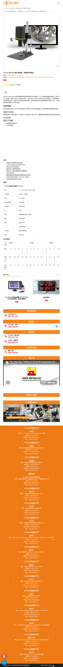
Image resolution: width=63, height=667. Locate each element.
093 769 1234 (13, 316)
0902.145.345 (13, 327)
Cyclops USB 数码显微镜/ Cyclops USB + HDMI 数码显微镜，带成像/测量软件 (16, 298)
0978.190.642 (13, 353)
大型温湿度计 (46, 297)
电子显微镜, (10, 77)
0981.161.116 (13, 337)
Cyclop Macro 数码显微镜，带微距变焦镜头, (42, 77)
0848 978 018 (13, 342)
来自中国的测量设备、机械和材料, (22, 77)
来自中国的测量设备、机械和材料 (14, 11)
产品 (6, 8)
